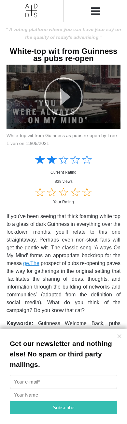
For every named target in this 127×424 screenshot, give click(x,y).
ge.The (31, 263)
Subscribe (63, 407)
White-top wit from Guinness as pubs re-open (63, 55)
